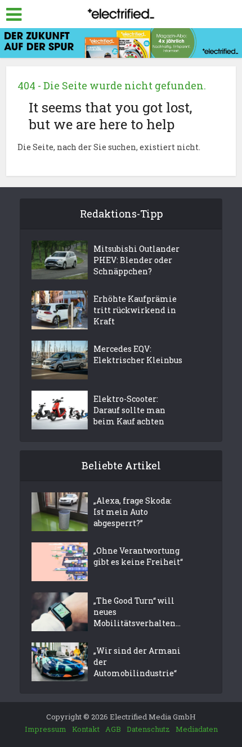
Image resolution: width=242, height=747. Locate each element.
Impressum (45, 729)
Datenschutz (148, 729)
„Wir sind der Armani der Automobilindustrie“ (137, 661)
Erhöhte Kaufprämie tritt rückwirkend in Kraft (135, 310)
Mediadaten (197, 729)
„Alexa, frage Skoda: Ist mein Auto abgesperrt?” (132, 511)
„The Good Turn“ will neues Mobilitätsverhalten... (137, 611)
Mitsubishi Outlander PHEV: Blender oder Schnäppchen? (136, 260)
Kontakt (86, 729)
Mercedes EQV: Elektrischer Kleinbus (137, 354)
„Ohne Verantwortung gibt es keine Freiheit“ (138, 556)
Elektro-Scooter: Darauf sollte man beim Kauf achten (129, 410)
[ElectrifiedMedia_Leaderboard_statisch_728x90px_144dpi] (121, 42)
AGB (113, 729)
